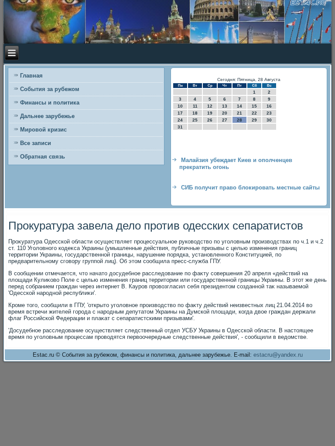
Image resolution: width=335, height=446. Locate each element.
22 (254, 113)
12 (209, 106)
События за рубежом (49, 89)
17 (180, 113)
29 (254, 120)
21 (239, 113)
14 (239, 106)
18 (195, 113)
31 (180, 127)
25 (195, 120)
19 (209, 113)
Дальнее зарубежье (47, 116)
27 (224, 120)
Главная (31, 75)
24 (180, 120)
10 (180, 106)
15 (254, 106)
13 (224, 106)
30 (269, 120)
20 (224, 113)
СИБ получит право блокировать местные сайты (250, 187)
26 (209, 120)
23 (269, 113)
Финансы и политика (49, 102)
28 (239, 120)
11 (195, 106)
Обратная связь (42, 156)
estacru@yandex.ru (278, 354)
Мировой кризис (43, 129)
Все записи (35, 143)
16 (269, 106)
